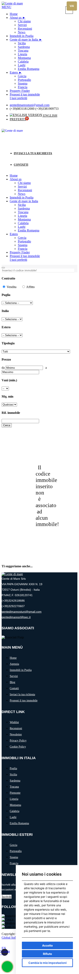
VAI (72, 6)
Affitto (30, 287)
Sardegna (24, 208)
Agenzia (14, 663)
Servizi (22, 186)
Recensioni (25, 190)
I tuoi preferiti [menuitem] (18, 98)
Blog (12, 682)
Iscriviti (6, 896)
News (21, 194)
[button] (6, 7)
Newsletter (16, 734)
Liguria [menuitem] (22, 54)
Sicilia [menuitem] (22, 43)
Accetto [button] (47, 945)
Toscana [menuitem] (23, 50)
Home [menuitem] (14, 14)
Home (14, 175)
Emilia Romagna (28, 230)
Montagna (24, 219)
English (49, 115)
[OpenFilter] (3, 267)
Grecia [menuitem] (22, 76)
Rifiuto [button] (47, 954)
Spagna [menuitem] (22, 83)
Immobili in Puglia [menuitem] (21, 36)
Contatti (21, 164)
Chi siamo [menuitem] (24, 21)
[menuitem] (18, 17)
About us (15, 17)
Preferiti (18, 119)
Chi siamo (24, 183)
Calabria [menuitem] (23, 61)
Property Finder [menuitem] (20, 90)
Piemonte (15, 792)
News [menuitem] (21, 32)
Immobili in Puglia (21, 197)
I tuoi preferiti (18, 259)
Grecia (22, 237)
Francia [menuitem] (22, 87)
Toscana (23, 212)
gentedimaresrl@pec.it (16, 617)
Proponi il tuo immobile (25, 256)
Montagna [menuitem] (24, 58)
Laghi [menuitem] (21, 65)
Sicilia (22, 205)
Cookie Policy (18, 746)
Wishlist (14, 722)
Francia (22, 248)
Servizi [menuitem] (22, 25)
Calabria (23, 223)
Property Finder (20, 252)
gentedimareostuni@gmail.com (29, 105)
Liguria (22, 215)
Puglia (13, 768)
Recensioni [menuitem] (25, 28)
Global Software (12, 937)
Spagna (22, 245)
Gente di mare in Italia (24, 39)
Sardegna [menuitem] (24, 47)
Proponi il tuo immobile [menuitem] (25, 94)
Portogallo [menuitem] (24, 80)
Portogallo (24, 241)
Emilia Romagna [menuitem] (28, 69)
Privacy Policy (18, 740)
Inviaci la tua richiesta (33, 153)
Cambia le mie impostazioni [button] (47, 962)
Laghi (21, 226)
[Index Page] (12, 574)
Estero (14, 72)
